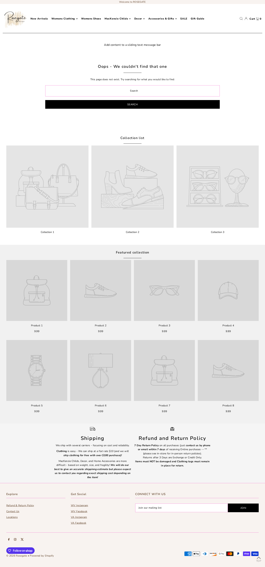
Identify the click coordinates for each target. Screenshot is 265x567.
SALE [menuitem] (183, 18)
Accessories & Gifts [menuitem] (161, 18)
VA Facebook (78, 523)
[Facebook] (9, 540)
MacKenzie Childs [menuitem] (116, 18)
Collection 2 (132, 232)
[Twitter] (22, 540)
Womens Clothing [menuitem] (63, 18)
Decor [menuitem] (138, 18)
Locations (12, 517)
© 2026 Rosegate (16, 555)
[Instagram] (15, 540)
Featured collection (132, 252)
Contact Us (12, 511)
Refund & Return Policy (20, 505)
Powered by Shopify (42, 555)
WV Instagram (79, 505)
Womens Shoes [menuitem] (91, 18)
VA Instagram (79, 517)
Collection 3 (217, 232)
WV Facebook (79, 511)
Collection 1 (47, 232)
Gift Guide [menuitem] (197, 18)
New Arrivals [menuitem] (39, 18)
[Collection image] (47, 186)
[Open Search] (241, 18)
